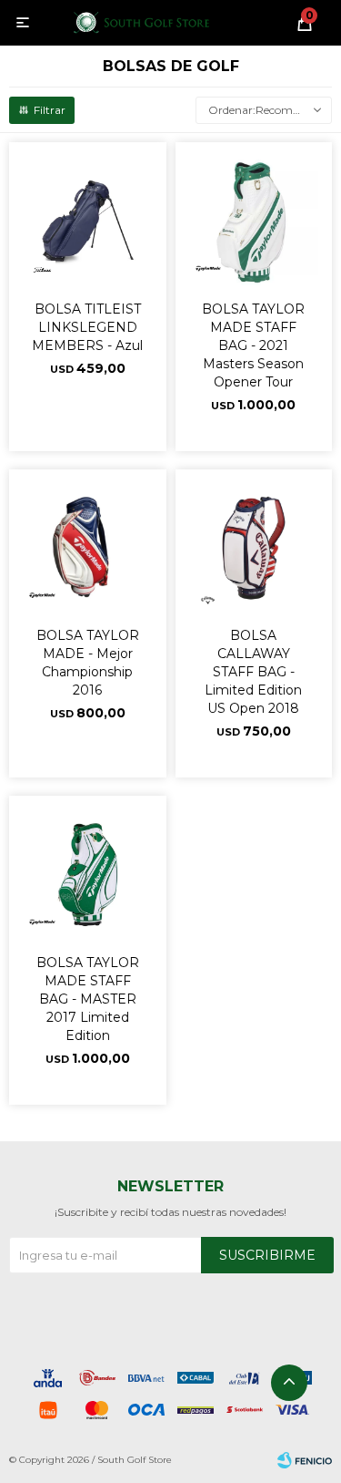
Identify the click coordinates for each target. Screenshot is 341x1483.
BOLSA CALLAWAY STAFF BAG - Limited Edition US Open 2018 (253, 671)
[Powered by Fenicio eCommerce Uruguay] (304, 1460)
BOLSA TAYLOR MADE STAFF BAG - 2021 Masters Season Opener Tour (253, 345)
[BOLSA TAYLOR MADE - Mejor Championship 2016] (88, 548)
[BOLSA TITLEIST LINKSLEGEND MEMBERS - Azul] (88, 221)
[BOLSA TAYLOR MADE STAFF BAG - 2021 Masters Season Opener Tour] (254, 221)
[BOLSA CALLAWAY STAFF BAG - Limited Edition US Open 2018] (254, 548)
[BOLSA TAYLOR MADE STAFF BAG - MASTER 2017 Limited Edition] (88, 874)
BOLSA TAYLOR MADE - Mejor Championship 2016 (87, 662)
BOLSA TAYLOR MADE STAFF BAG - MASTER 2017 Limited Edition (87, 999)
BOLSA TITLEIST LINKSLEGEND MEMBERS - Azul (87, 327)
